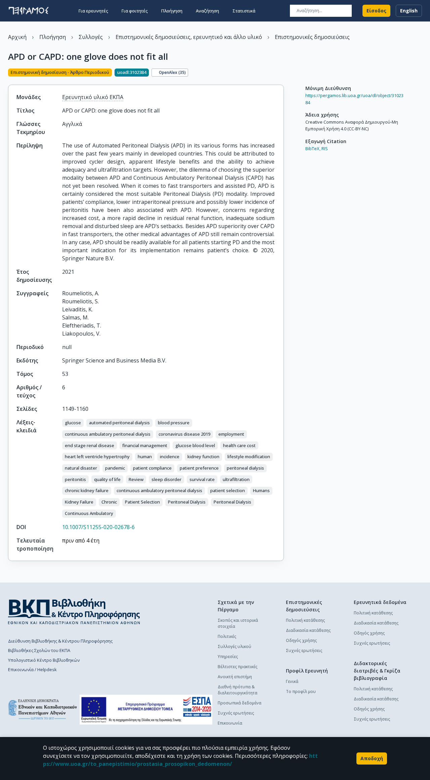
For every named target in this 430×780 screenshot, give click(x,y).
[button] (73, 423)
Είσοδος (376, 10)
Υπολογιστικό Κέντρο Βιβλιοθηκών (44, 660)
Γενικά (292, 681)
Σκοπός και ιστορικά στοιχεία (238, 623)
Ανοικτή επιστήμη (235, 677)
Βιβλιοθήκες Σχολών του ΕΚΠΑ (39, 650)
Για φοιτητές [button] (135, 11)
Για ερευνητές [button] (93, 11)
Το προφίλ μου (301, 691)
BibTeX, (312, 148)
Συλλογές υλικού (234, 646)
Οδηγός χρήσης (301, 640)
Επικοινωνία (230, 723)
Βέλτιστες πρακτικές (237, 666)
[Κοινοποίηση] (281, 73)
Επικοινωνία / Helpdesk (32, 669)
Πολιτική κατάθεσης (305, 620)
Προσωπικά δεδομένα (239, 703)
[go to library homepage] (74, 611)
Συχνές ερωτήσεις (236, 713)
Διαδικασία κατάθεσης (308, 630)
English (409, 10)
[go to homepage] (28, 10)
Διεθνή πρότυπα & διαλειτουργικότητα (237, 690)
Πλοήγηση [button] (171, 11)
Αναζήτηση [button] (207, 11)
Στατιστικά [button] (243, 11)
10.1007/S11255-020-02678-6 (98, 527)
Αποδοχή (371, 758)
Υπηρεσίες (228, 656)
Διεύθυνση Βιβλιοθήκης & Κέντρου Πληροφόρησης (60, 641)
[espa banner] (146, 710)
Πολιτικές (227, 636)
